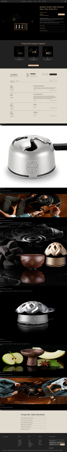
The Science (44, 1)
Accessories (19, 444)
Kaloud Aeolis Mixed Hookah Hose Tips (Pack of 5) (33, 59)
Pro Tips (39, 1)
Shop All (19, 445)
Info (29, 436)
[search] (61, 1)
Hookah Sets (29, 1)
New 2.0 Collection (23, 1)
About (40, 436)
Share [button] (34, 90)
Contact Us (29, 445)
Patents (40, 443)
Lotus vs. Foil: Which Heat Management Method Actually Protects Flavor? (6, 220)
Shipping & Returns (30, 444)
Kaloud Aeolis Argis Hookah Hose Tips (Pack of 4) (47, 59)
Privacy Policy (40, 444)
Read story (1, 193)
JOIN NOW (62, 444)
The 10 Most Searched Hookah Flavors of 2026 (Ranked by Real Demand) (6, 374)
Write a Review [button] (45, 74)
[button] (44, 15)
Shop (35, 1)
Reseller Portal (30, 443)
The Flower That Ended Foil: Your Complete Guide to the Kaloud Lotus (6, 341)
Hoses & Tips (19, 443)
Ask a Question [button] (53, 74)
